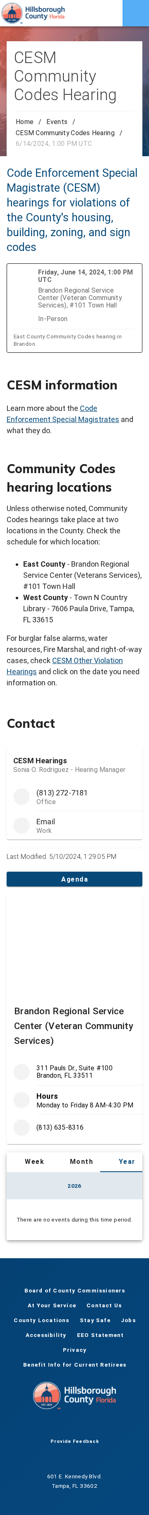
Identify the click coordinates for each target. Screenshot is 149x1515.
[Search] (109, 13)
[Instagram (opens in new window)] (87, 1425)
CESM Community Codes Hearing (65, 133)
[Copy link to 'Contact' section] (130, 723)
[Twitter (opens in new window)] (61, 1425)
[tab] (29, 1162)
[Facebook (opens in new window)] (48, 1425)
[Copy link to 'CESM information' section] (130, 384)
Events (56, 122)
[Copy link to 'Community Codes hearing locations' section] (130, 471)
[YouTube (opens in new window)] (74, 1425)
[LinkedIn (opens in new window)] (101, 1425)
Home (25, 122)
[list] (74, 1099)
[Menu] (136, 13)
